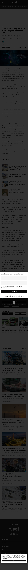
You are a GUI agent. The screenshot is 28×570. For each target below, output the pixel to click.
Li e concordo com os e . (12, 287)
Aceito (14, 560)
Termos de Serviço (15, 296)
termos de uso (14, 286)
